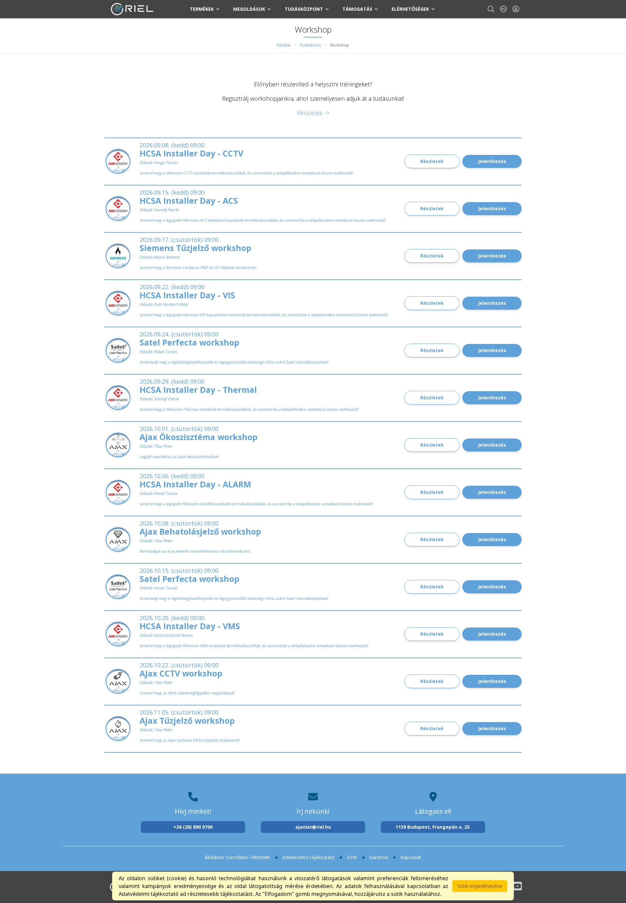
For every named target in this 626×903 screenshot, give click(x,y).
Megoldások (249, 9)
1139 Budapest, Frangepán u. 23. (433, 827)
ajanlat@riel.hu (313, 827)
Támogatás (357, 9)
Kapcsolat (410, 857)
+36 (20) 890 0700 (193, 827)
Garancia (378, 857)
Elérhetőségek (410, 9)
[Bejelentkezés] (516, 9)
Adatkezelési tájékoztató (308, 857)
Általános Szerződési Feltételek (237, 857)
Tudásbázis (310, 45)
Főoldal (284, 45)
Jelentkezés (492, 161)
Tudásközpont (304, 9)
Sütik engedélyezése (479, 886)
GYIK (352, 857)
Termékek (202, 9)
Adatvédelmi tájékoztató (149, 893)
